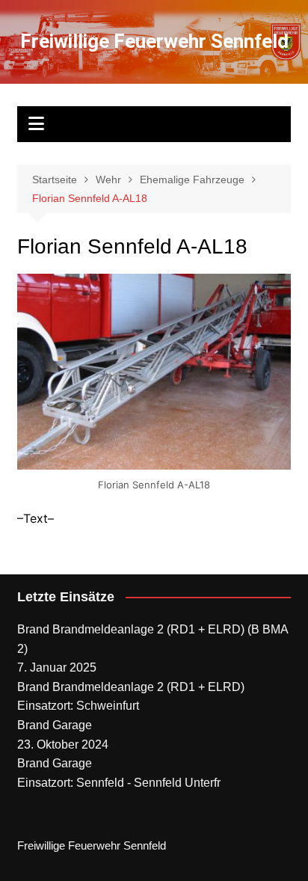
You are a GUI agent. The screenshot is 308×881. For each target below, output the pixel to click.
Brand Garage (54, 725)
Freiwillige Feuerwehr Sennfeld (154, 41)
